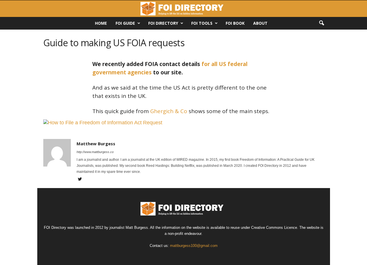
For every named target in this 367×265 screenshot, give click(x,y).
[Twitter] (80, 180)
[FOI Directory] (183, 8)
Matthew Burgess (96, 143)
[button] (321, 23)
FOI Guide (125, 23)
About (260, 23)
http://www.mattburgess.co (95, 152)
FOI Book (235, 23)
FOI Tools (201, 23)
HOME (101, 23)
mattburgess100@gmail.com (194, 245)
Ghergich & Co (168, 111)
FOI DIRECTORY (163, 23)
